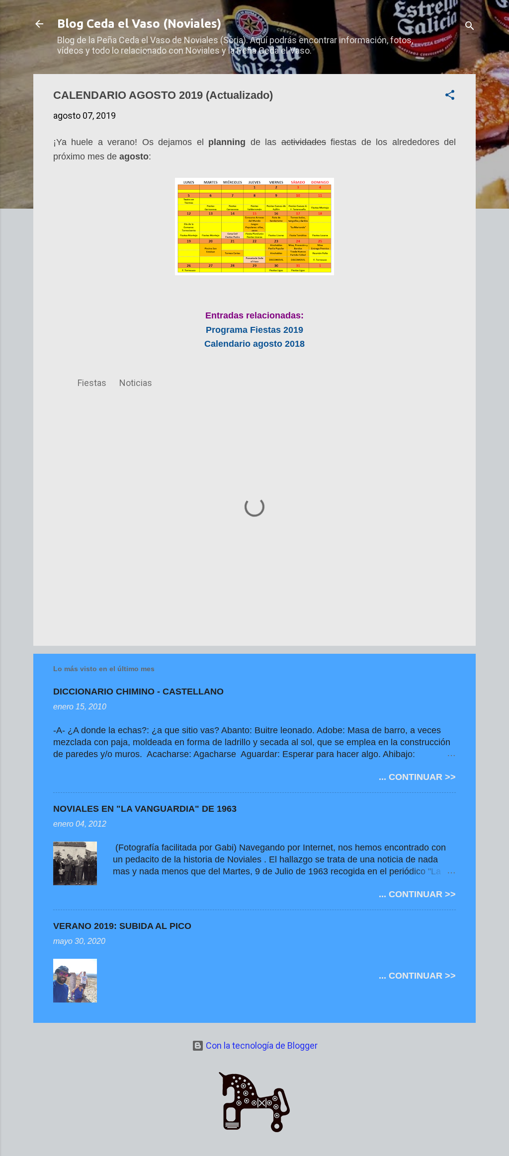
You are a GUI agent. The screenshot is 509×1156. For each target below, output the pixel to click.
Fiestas (92, 383)
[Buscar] (470, 27)
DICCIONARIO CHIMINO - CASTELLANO (138, 691)
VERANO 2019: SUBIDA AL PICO (122, 926)
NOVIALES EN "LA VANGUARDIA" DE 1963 (145, 809)
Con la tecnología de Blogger (261, 1045)
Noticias (135, 383)
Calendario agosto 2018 (254, 344)
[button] (450, 96)
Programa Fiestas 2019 (254, 330)
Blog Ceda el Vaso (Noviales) (139, 23)
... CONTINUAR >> (417, 777)
